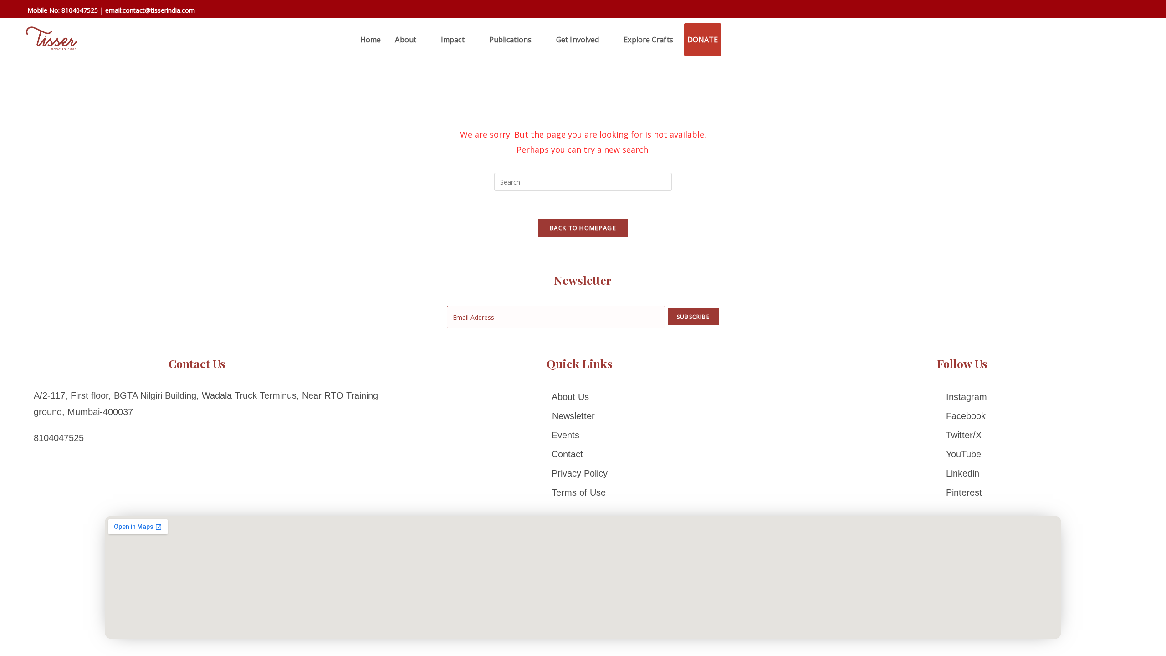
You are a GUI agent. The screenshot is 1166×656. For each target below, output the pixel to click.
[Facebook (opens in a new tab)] (1091, 11)
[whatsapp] (732, 39)
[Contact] (579, 454)
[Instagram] (962, 396)
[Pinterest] (962, 492)
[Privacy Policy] (579, 473)
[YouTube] (962, 454)
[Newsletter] (579, 415)
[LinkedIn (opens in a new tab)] (1130, 11)
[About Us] (579, 396)
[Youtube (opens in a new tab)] (1142, 11)
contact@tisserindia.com (159, 10)
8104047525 (79, 10)
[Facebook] (962, 415)
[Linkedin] (962, 473)
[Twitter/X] (962, 435)
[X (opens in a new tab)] (1077, 10)
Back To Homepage (583, 228)
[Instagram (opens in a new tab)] (1117, 11)
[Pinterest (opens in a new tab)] (1104, 11)
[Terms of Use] (579, 492)
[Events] (579, 435)
